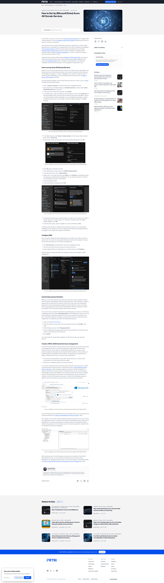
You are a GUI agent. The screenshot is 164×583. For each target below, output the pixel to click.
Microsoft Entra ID (59, 5)
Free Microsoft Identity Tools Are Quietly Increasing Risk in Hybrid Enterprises (105, 537)
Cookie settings (113, 579)
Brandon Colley (55, 512)
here (56, 75)
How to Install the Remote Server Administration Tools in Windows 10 (62, 461)
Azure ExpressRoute (62, 52)
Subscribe (102, 552)
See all (58, 501)
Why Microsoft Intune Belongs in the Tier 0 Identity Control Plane (104, 91)
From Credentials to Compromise (59, 507)
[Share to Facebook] (77, 481)
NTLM (71, 57)
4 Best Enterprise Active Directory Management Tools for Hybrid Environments (66, 537)
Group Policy (77, 57)
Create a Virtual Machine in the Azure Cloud (66, 415)
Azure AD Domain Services (71, 38)
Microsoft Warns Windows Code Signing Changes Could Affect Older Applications (104, 108)
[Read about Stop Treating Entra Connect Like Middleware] (46, 510)
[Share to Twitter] (81, 481)
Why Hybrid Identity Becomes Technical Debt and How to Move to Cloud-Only (107, 509)
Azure (86, 80)
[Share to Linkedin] (84, 481)
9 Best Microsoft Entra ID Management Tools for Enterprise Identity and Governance (66, 523)
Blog (43, 5)
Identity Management (49, 5)
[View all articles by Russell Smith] (45, 469)
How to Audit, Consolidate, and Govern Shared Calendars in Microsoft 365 (105, 84)
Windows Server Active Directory (51, 50)
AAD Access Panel (55, 322)
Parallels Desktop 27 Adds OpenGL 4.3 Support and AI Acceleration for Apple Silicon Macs (105, 100)
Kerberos (66, 57)
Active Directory (56, 506)
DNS (74, 59)
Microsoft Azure (45, 10)
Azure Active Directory (49, 49)
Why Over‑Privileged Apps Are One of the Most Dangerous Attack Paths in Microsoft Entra (107, 523)
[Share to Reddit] (87, 481)
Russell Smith (52, 30)
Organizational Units (51, 61)
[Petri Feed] (54, 571)
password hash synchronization (66, 40)
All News (96, 72)
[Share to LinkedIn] (57, 571)
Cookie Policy (6, 577)
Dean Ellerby (96, 513)
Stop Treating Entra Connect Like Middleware (65, 510)
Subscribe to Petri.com (111, 1)
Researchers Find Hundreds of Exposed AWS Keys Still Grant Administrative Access (102, 76)
